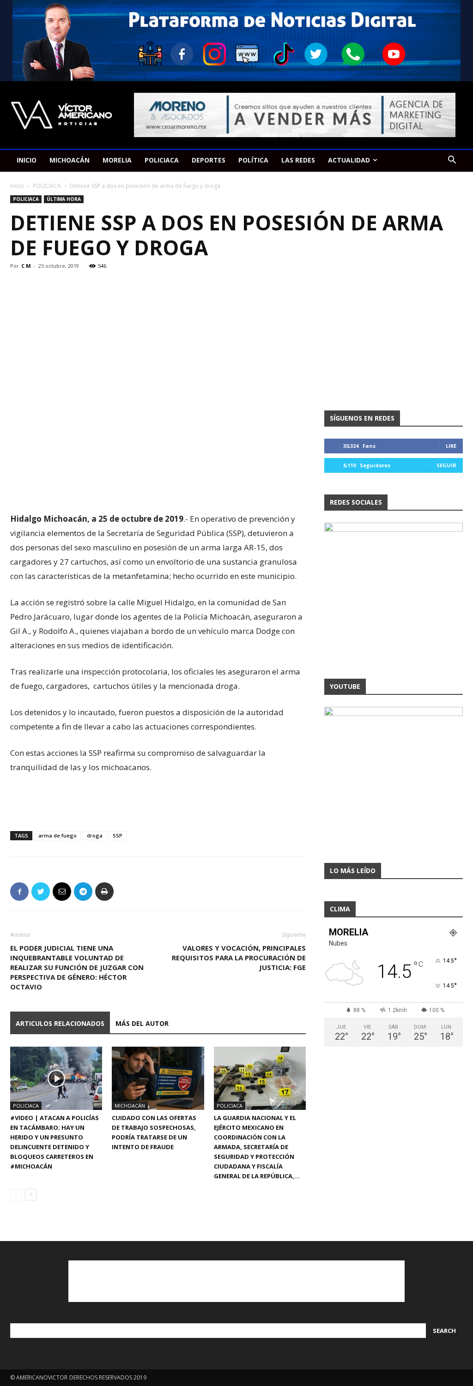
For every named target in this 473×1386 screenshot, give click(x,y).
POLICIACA (162, 160)
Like (451, 445)
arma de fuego (57, 835)
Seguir (446, 465)
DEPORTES (208, 160)
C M (26, 265)
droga (95, 835)
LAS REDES (298, 160)
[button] (452, 161)
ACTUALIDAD (349, 160)
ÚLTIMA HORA (64, 199)
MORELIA (117, 160)
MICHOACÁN (69, 160)
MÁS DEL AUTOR (142, 1023)
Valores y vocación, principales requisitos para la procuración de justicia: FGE (239, 957)
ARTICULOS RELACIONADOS (60, 1023)
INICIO (26, 160)
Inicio (17, 186)
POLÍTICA (253, 160)
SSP (117, 835)
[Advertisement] (158, 488)
